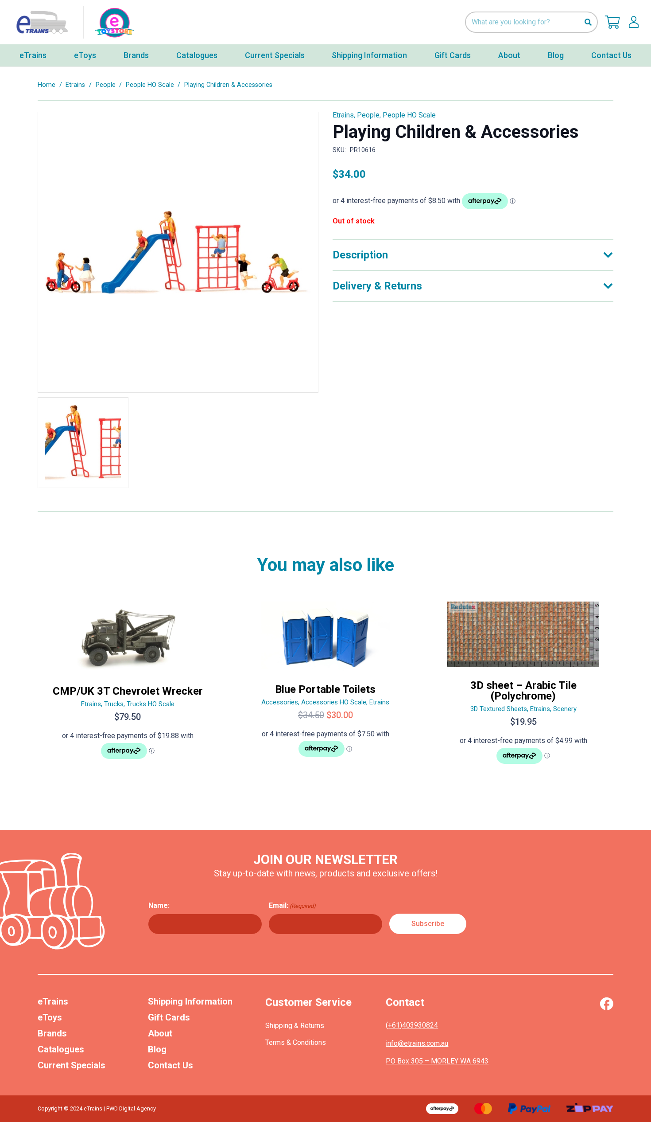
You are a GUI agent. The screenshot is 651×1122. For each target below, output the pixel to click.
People (106, 85)
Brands (52, 1033)
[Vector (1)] (606, 1003)
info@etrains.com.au (417, 1043)
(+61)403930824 (412, 1025)
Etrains (75, 85)
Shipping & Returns (294, 1025)
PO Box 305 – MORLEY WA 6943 (437, 1061)
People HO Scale (150, 85)
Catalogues (61, 1049)
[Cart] (612, 22)
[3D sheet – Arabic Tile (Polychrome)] (523, 686)
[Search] (588, 22)
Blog (157, 1049)
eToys (50, 1017)
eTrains (53, 1001)
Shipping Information (190, 1001)
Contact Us (170, 1065)
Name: (159, 905)
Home (46, 85)
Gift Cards (169, 1017)
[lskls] (633, 22)
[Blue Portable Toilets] (326, 686)
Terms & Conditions (295, 1042)
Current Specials (71, 1065)
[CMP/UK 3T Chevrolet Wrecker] (128, 686)
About (160, 1033)
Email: (292, 905)
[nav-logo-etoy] (73, 22)
